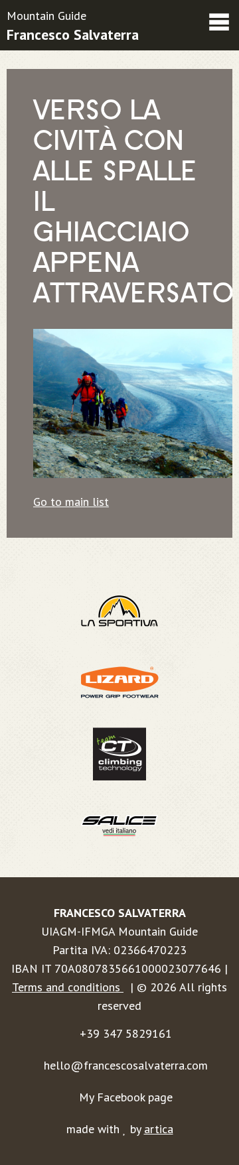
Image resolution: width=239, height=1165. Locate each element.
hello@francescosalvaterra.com (126, 1065)
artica (158, 1128)
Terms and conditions (67, 987)
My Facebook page (126, 1097)
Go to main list (71, 501)
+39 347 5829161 (126, 1033)
